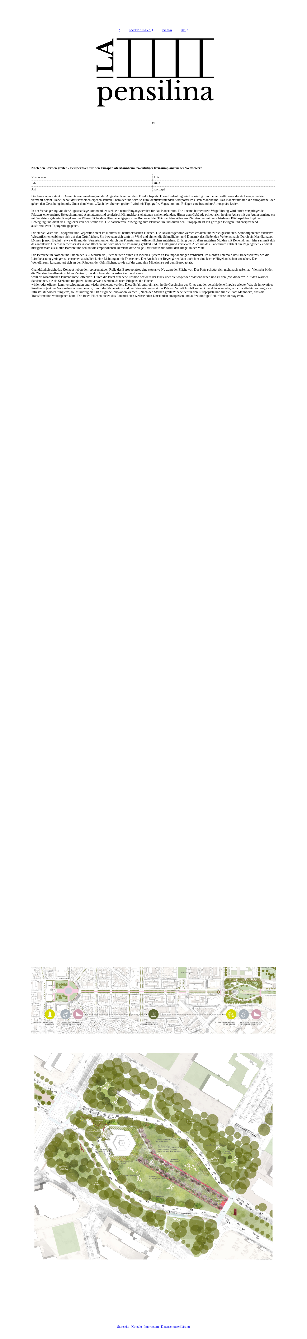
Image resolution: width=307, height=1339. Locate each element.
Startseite (123, 1326)
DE (183, 30)
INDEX (167, 30)
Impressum (151, 1326)
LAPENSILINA (140, 30)
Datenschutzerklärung (175, 1326)
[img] (153, 97)
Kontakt (136, 1326)
